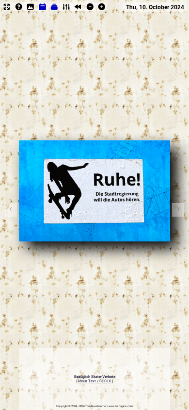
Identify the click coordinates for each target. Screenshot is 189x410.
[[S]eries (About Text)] (54, 10)
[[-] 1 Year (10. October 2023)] (90, 10)
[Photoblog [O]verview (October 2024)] (42, 10)
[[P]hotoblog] (30, 10)
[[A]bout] (19, 10)
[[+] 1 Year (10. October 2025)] (101, 10)
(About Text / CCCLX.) (94, 381)
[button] (178, 210)
